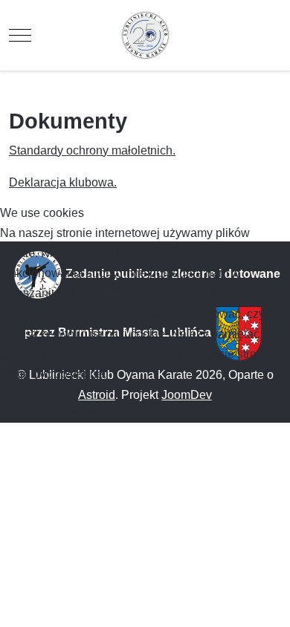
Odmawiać (75, 409)
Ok (17, 409)
